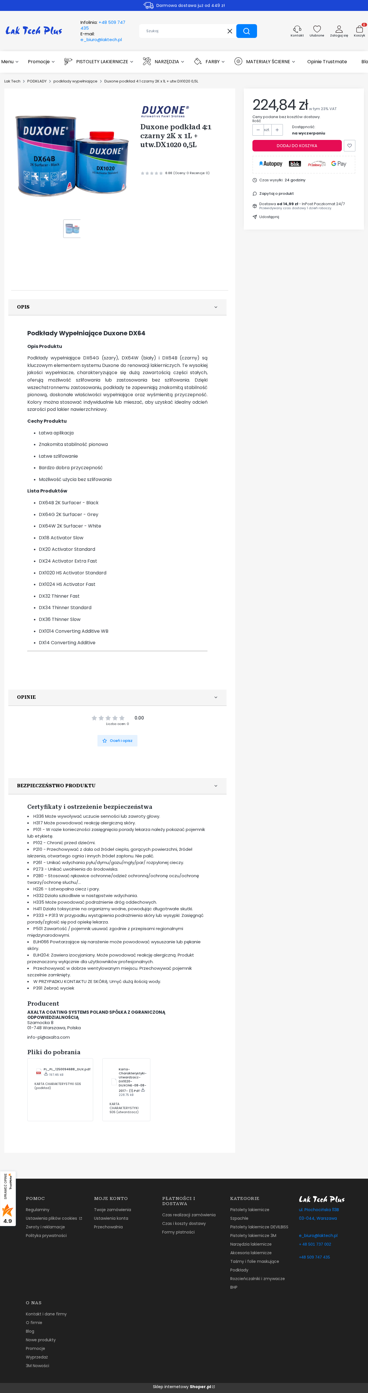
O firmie (34, 1322)
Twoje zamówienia (112, 1210)
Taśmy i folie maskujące (254, 1261)
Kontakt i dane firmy (46, 1314)
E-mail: (101, 37)
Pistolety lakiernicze (249, 1210)
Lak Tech (12, 81)
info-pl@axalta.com (48, 1037)
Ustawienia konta (111, 1218)
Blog (30, 1331)
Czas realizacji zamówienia (189, 1215)
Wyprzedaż (37, 1357)
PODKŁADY (37, 81)
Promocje (35, 1348)
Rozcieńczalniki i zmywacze (257, 1279)
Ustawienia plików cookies (52, 1218)
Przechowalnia (108, 1227)
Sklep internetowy (182, 1387)
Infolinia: (102, 25)
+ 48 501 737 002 (315, 1244)
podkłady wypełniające (75, 81)
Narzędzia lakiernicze (251, 1244)
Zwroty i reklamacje (45, 1227)
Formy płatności (178, 1232)
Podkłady (239, 1270)
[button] (246, 31)
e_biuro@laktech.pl (318, 1235)
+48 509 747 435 (314, 1257)
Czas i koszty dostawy (184, 1223)
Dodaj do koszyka (297, 146)
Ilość (256, 121)
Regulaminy (37, 1210)
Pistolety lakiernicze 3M (253, 1235)
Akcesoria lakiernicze (251, 1253)
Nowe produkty (41, 1340)
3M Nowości (37, 1366)
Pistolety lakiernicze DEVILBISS (259, 1227)
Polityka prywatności (46, 1235)
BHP (233, 1287)
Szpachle (239, 1218)
